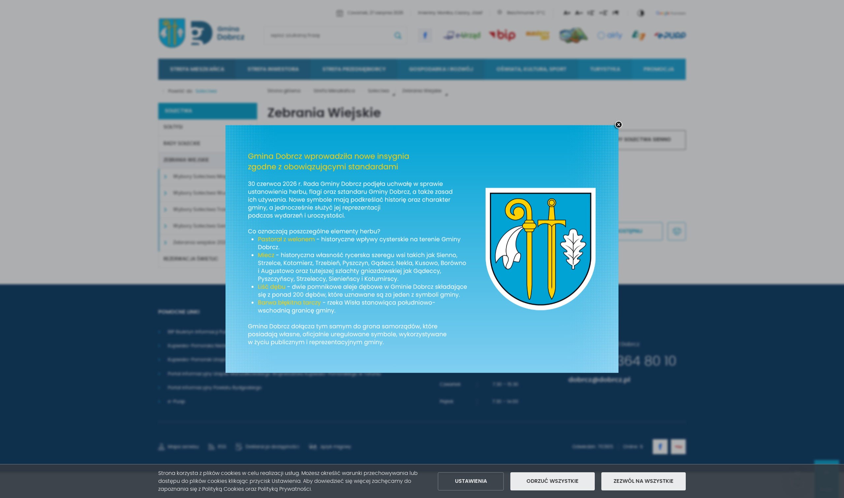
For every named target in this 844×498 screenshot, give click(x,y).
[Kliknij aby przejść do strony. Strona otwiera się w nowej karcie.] (422, 249)
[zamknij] (618, 125)
